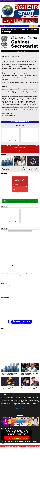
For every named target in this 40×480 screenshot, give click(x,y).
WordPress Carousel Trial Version (14, 140)
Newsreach (35, 441)
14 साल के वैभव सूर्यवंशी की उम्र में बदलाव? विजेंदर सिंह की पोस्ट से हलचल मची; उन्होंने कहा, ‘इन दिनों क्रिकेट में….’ (29, 388)
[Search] (38, 26)
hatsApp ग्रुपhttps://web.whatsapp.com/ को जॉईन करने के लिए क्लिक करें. (22, 200)
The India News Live (20, 272)
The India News (28, 441)
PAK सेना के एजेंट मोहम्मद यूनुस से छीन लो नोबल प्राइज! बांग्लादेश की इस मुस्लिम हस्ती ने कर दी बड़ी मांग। (20, 168)
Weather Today (20, 192)
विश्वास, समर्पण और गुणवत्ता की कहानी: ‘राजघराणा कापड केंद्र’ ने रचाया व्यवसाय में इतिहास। (33, 168)
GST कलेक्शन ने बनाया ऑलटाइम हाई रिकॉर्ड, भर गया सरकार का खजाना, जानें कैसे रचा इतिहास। (7, 168)
